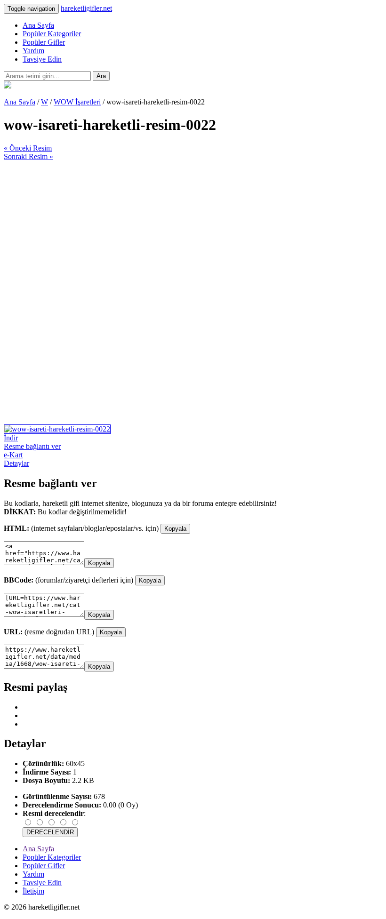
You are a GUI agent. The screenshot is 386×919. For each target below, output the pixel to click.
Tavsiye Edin (42, 59)
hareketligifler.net (86, 8)
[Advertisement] (193, 227)
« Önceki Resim (28, 148)
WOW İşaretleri (77, 102)
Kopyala (175, 528)
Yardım (33, 51)
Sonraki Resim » (28, 156)
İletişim (33, 891)
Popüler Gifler (44, 42)
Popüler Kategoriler (52, 34)
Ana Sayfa (38, 25)
